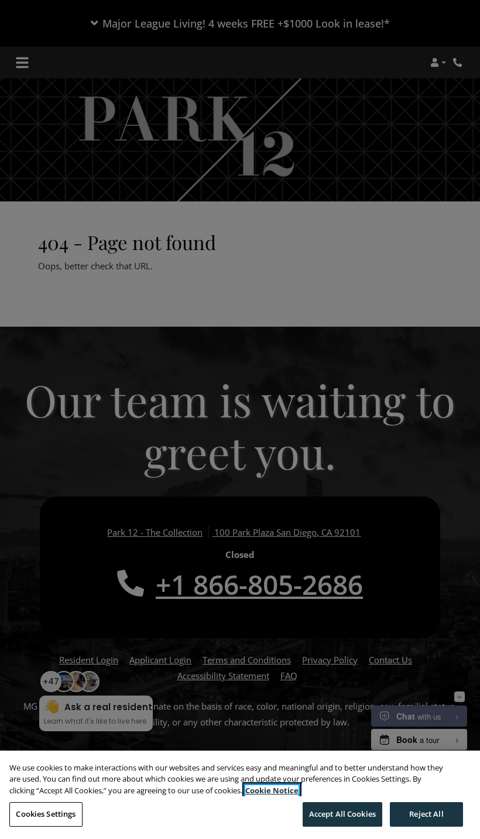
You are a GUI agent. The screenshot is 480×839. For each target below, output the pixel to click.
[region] (240, 795)
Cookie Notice (272, 790)
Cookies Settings (46, 814)
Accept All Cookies (342, 814)
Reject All (426, 814)
